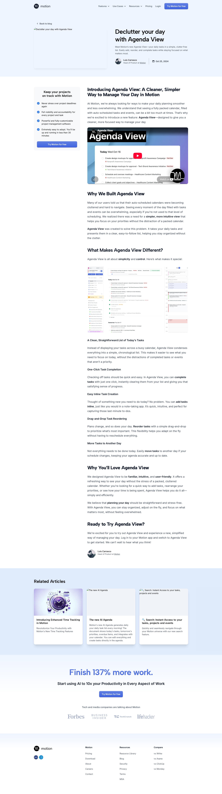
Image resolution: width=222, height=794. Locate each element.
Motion (143, 63)
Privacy (123, 769)
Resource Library (128, 753)
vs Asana (158, 758)
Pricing (88, 753)
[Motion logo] (43, 750)
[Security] (51, 757)
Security (123, 763)
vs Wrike (158, 753)
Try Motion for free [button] (176, 6)
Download (90, 758)
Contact (89, 774)
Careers (89, 769)
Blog (122, 758)
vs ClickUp (159, 763)
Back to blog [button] (46, 23)
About (88, 763)
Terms (123, 774)
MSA (122, 779)
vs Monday (159, 769)
